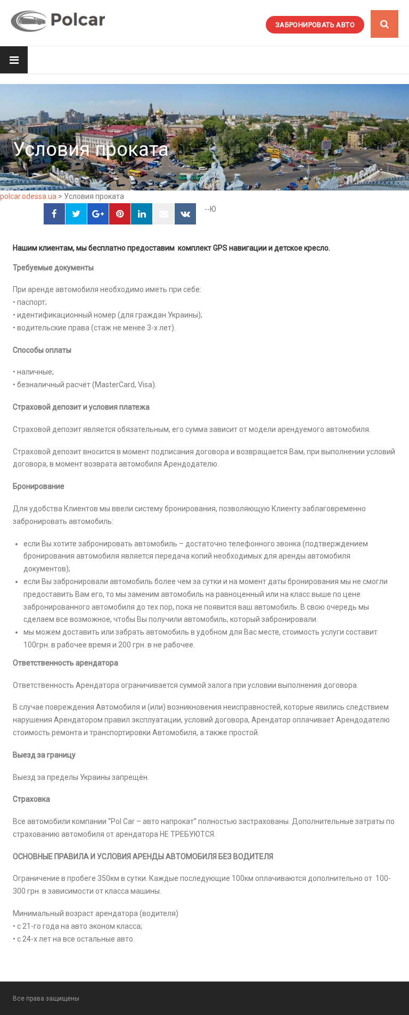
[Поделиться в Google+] (98, 213)
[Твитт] (76, 213)
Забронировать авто (315, 25)
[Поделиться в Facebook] (54, 213)
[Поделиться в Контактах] (185, 213)
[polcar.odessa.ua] (58, 21)
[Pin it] (119, 213)
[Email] (163, 213)
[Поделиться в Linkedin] (141, 213)
